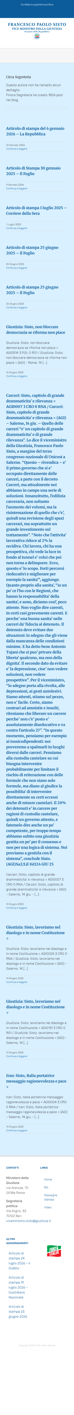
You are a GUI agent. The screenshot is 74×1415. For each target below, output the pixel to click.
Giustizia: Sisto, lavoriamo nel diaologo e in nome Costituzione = (35, 933)
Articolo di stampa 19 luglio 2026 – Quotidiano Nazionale (18, 1287)
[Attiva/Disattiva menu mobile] (66, 41)
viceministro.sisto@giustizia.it (28, 1221)
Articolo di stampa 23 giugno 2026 (18, 1311)
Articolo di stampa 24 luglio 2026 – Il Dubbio (19, 1260)
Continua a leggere (16, 148)
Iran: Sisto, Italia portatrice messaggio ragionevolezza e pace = (36, 1081)
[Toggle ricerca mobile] (58, 41)
